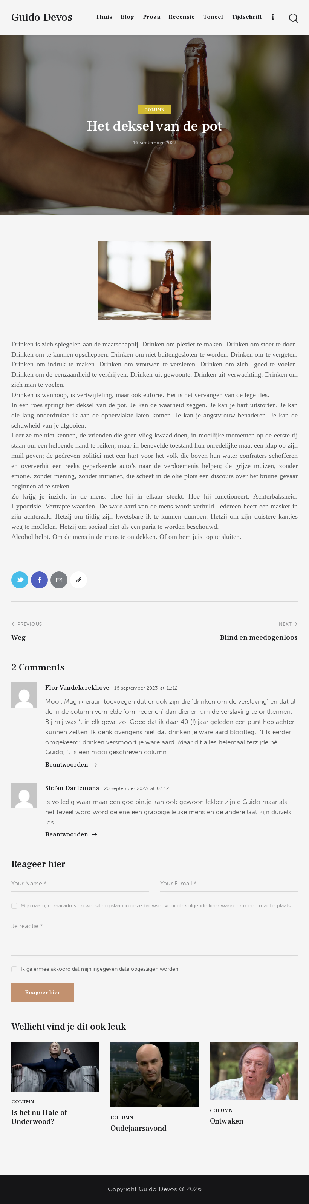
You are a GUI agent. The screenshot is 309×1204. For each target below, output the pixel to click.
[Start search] (293, 18)
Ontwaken (226, 1121)
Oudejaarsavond (138, 1128)
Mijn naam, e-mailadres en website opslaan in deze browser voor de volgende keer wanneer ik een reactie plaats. (156, 905)
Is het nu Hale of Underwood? (39, 1117)
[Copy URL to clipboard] (78, 579)
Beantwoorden (66, 765)
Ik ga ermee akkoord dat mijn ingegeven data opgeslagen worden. (100, 969)
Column (154, 109)
